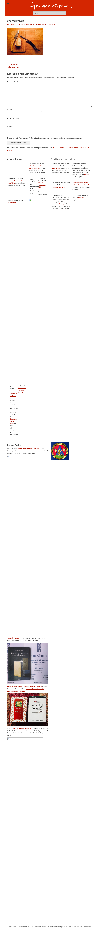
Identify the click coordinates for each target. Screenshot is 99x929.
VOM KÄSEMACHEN (14, 638)
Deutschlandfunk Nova (59, 187)
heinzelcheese (25, 926)
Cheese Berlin (12, 202)
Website (10, 126)
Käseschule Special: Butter (13, 421)
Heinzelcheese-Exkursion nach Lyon (22, 390)
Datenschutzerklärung (54, 926)
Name (10, 109)
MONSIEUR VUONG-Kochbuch (21, 728)
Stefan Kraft (87, 926)
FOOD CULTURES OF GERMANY (29, 449)
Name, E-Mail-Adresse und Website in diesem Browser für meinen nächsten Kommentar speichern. (45, 138)
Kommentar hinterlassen (46, 24)
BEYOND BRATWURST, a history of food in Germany (24, 687)
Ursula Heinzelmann (28, 24)
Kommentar (12, 81)
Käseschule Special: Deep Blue (42, 185)
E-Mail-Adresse (14, 118)
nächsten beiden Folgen (58, 204)
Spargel (86, 175)
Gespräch (81, 197)
